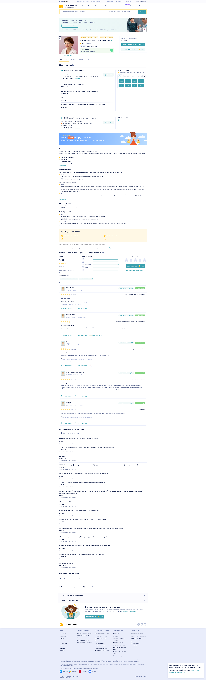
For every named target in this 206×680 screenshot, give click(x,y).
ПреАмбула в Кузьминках (74, 71)
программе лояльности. (128, 611)
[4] (63, 263)
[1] (60, 263)
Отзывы (80, 59)
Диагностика (99, 6)
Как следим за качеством (120, 645)
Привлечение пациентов (102, 633)
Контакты (62, 650)
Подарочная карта (118, 655)
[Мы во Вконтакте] (142, 624)
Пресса (62, 645)
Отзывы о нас (63, 643)
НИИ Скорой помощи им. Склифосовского (81, 118)
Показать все (65, 110)
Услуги (90, 6)
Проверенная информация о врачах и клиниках (84, 634)
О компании (63, 633)
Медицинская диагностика (138, 636)
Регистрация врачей (101, 638)
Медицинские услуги (136, 638)
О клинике (116, 633)
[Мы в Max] (145, 624)
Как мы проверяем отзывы (134, 270)
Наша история (64, 636)
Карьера (62, 638)
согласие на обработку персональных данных (183, 669)
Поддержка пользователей (84, 642)
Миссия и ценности (65, 641)
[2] (61, 263)
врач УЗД (83, 46)
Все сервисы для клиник (102, 641)
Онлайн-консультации (112, 6)
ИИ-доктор (124, 6)
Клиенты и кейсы (100, 645)
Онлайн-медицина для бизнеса (119, 652)
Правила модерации (101, 648)
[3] (62, 263)
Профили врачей (135, 641)
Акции (141, 6)
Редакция (62, 648)
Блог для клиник (99, 643)
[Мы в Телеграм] (138, 624)
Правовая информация (140, 676)
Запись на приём (64, 59)
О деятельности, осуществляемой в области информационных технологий (79, 668)
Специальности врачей (137, 633)
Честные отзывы (81, 637)
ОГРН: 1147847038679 (65, 677)
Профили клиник (135, 643)
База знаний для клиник (102, 650)
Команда (115, 636)
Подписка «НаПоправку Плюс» (119, 648)
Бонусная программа (83, 640)
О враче (73, 59)
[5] (65, 263)
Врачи (84, 6)
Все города (134, 645)
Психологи (133, 6)
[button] (83, 12)
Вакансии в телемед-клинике (119, 639)
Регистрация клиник (101, 636)
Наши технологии (118, 642)
